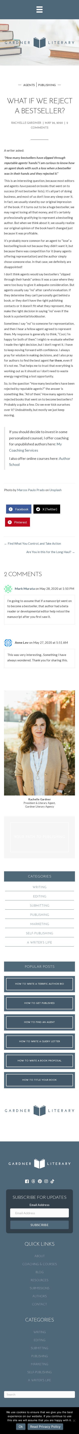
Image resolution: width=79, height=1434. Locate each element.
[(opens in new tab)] (39, 1110)
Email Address (39, 1205)
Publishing (47, 85)
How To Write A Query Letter (39, 1041)
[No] (74, 1421)
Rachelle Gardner (26, 123)
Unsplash (55, 490)
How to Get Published (39, 1003)
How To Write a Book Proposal (40, 1061)
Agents (29, 85)
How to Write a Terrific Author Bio (39, 984)
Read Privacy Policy (45, 1427)
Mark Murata (25, 588)
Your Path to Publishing (39, 837)
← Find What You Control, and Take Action (32, 543)
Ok (21, 1427)
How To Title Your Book (39, 1080)
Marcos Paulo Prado (31, 490)
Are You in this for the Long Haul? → (50, 552)
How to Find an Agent (39, 1022)
